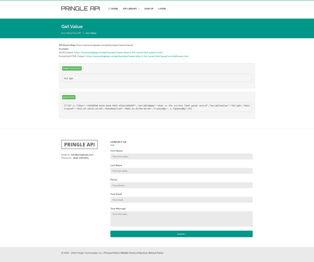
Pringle (74, 8)
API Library (130, 8)
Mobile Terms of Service (134, 252)
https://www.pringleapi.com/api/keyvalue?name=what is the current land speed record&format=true (137, 56)
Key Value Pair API (71, 33)
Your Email (116, 194)
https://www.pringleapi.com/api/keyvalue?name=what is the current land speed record (118, 52)
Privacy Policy (111, 252)
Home (114, 8)
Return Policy (156, 252)
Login (162, 8)
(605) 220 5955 (81, 157)
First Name (116, 150)
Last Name (116, 165)
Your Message (118, 208)
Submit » (181, 233)
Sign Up (149, 8)
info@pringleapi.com (82, 154)
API (95, 8)
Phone (113, 179)
